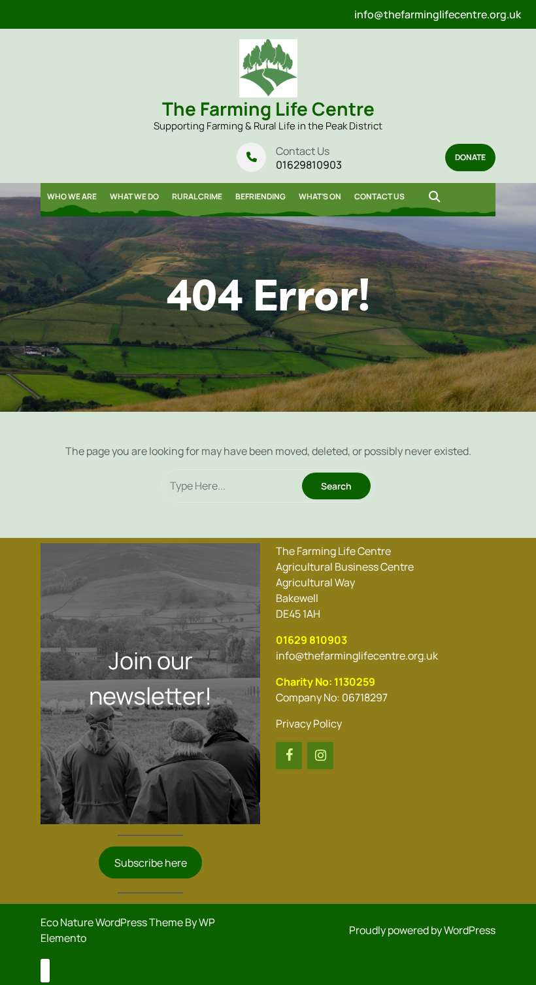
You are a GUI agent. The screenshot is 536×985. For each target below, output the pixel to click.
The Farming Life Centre (268, 108)
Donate (470, 157)
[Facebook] (289, 755)
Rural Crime (197, 196)
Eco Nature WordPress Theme (113, 922)
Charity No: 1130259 (325, 682)
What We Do (134, 196)
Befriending (260, 196)
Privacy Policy (309, 723)
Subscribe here (150, 863)
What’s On (320, 196)
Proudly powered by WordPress (422, 930)
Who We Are (72, 196)
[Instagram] (320, 755)
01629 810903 (311, 640)
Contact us (379, 196)
